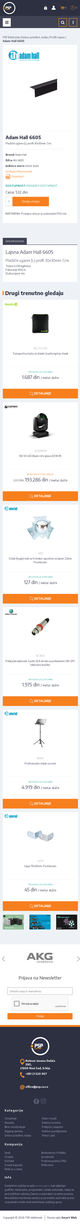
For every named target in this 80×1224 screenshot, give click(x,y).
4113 (40, 553)
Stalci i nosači (49, 1118)
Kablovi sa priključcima (54, 1131)
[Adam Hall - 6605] (40, 89)
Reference (47, 1165)
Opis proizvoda (15, 241)
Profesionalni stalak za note (40, 763)
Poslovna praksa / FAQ (53, 1160)
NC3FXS (40, 655)
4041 (40, 860)
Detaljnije (42, 393)
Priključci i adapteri (52, 1126)
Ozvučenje (11, 1118)
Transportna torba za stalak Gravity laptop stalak (40, 353)
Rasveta (9, 1122)
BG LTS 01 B (40, 348)
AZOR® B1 (40, 450)
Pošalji (40, 1016)
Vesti (7, 1152)
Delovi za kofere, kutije (35, 37)
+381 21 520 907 (36, 1073)
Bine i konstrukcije (15, 1126)
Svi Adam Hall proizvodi (19, 171)
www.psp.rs (43, 1185)
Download (16, 176)
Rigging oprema (14, 1131)
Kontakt (9, 1160)
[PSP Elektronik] (13, 8)
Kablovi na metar (51, 1122)
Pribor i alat (48, 1135)
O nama (9, 1156)
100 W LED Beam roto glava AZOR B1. (40, 455)
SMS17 (40, 758)
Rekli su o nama (13, 1169)
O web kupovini (14, 1165)
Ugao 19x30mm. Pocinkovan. (40, 866)
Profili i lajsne (57, 37)
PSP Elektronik (11, 37)
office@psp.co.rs (36, 1086)
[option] (40, 958)
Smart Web (69, 1217)
